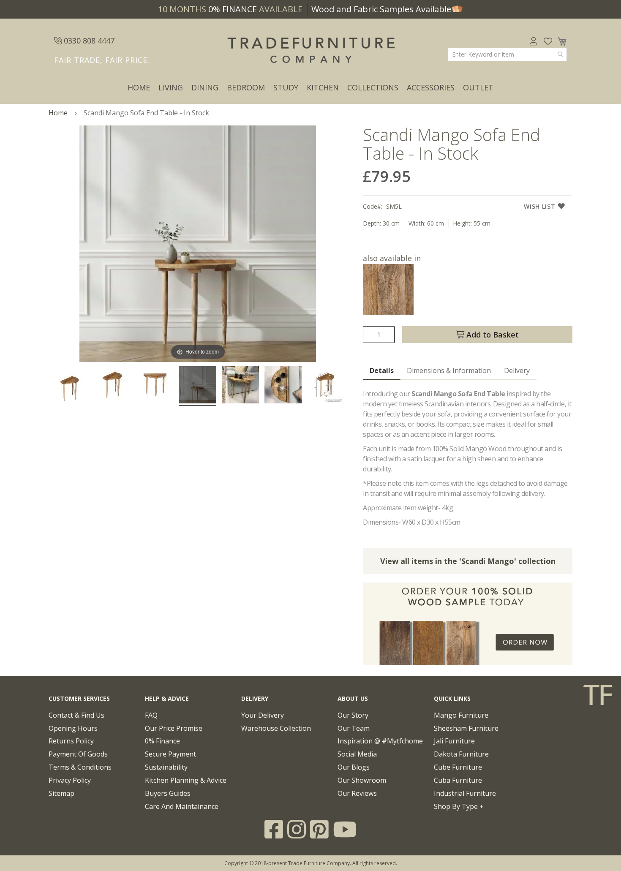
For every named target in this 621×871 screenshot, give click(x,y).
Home (139, 87)
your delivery (262, 715)
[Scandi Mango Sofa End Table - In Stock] (69, 386)
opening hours (73, 728)
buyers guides (168, 793)
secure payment (170, 754)
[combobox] (507, 54)
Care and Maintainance (181, 806)
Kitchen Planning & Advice (185, 780)
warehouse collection (276, 728)
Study (285, 87)
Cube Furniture (458, 767)
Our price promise (173, 728)
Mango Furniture (461, 715)
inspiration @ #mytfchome (380, 741)
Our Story (353, 715)
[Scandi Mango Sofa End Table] (112, 386)
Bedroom (246, 87)
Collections (372, 87)
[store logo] (310, 50)
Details (382, 370)
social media (357, 754)
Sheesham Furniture (466, 728)
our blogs (354, 767)
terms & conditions (80, 767)
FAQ (151, 715)
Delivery (517, 370)
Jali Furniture (454, 741)
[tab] (381, 371)
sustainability (166, 767)
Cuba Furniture (458, 780)
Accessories (431, 87)
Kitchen (323, 87)
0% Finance (162, 741)
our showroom (362, 780)
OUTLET (478, 87)
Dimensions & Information (449, 370)
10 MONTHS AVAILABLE (230, 9)
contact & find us (76, 715)
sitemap (61, 793)
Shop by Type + (459, 806)
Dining (204, 87)
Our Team (354, 728)
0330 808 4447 (88, 40)
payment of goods (78, 754)
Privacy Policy (70, 780)
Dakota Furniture (461, 754)
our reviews (357, 793)
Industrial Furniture (465, 793)
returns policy (71, 741)
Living (170, 87)
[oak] (388, 312)
